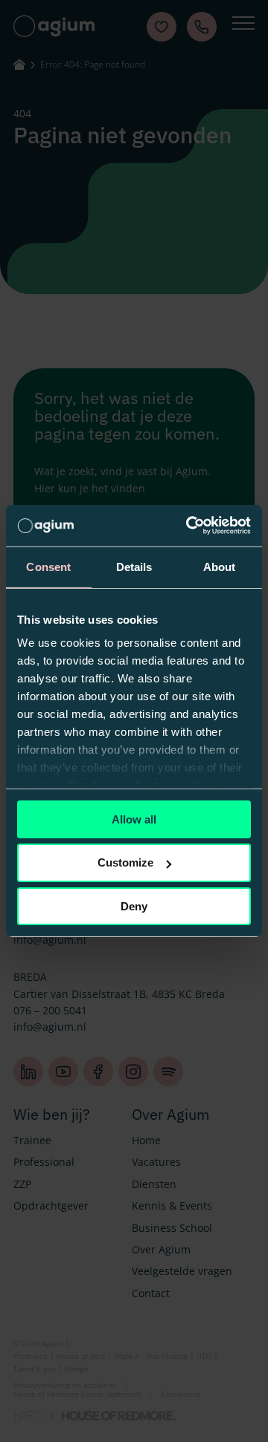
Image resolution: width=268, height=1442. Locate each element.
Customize (125, 862)
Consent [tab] (48, 566)
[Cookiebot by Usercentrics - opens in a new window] (189, 525)
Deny (134, 906)
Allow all (134, 818)
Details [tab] (134, 566)
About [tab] (219, 566)
